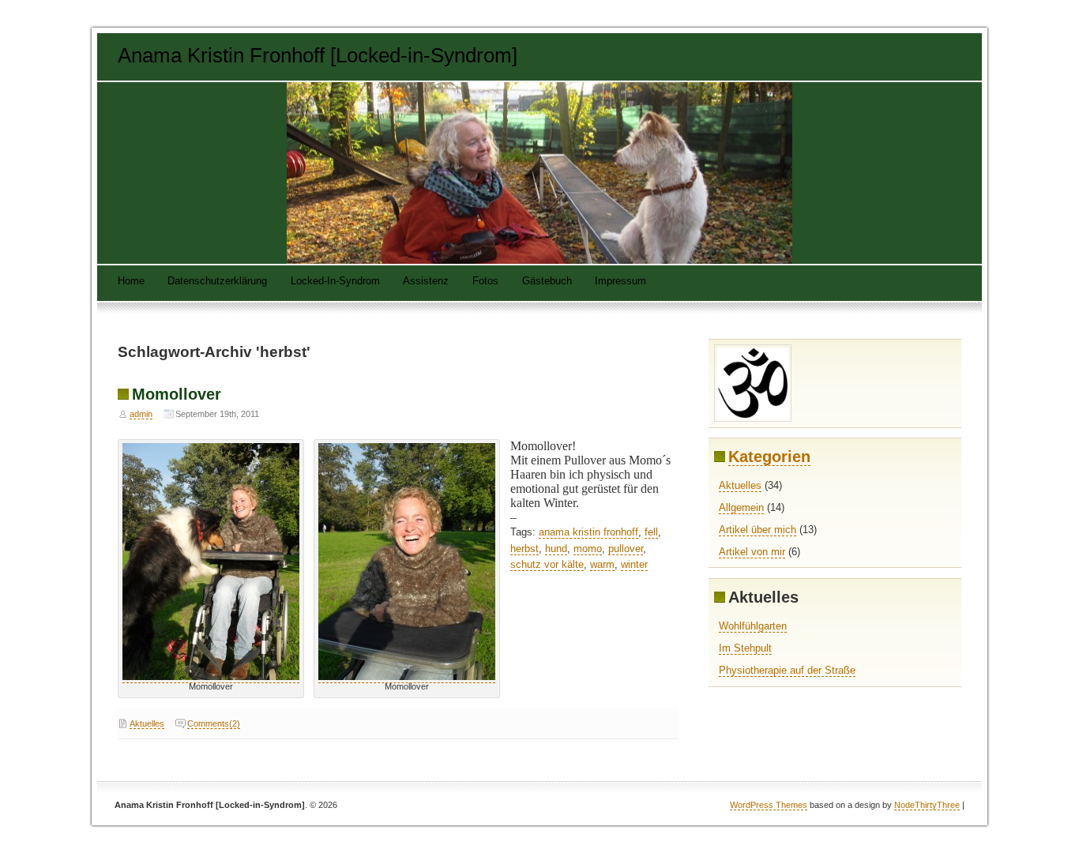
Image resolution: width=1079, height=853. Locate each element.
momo (587, 548)
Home (131, 281)
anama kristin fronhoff (588, 532)
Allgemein (741, 507)
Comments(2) (213, 723)
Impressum (620, 281)
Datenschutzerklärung (217, 281)
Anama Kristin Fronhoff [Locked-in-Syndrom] (317, 55)
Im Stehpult (745, 648)
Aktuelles (147, 723)
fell (651, 532)
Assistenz (426, 281)
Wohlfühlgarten (753, 626)
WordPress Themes (768, 805)
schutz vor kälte (547, 564)
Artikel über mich (757, 529)
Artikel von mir (752, 552)
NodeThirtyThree (927, 805)
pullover (625, 548)
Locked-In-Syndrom (335, 281)
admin (141, 414)
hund (556, 548)
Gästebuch (547, 281)
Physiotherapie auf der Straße (787, 670)
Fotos (485, 281)
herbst (524, 548)
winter (634, 564)
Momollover (176, 394)
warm (602, 564)
